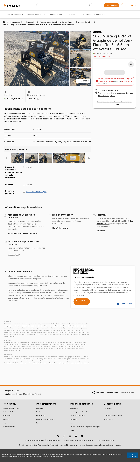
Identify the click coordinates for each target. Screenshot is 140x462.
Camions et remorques (77, 416)
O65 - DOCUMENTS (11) (36, 191)
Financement (86, 14)
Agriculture (73, 419)
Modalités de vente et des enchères (23, 233)
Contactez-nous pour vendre (113, 416)
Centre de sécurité (9, 427)
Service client (108, 408)
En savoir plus (126, 303)
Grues (72, 431)
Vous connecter (112, 5)
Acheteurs (39, 408)
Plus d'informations (60, 228)
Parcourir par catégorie (12, 14)
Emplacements (99, 14)
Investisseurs (7, 416)
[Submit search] (89, 5)
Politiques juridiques (53, 440)
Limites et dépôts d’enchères (45, 419)
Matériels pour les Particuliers (79, 412)
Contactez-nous (127, 392)
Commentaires (108, 419)
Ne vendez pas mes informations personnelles (79, 440)
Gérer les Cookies (15, 456)
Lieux (105, 412)
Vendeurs (39, 412)
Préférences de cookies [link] (106, 440)
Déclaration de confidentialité (34, 440)
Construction (74, 408)
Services (71, 14)
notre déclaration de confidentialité (40, 456)
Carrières (6, 419)
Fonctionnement (56, 14)
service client (103, 83)
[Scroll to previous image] (6, 158)
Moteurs (72, 423)
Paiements (101, 230)
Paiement (39, 423)
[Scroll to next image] (89, 158)
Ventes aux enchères (35, 14)
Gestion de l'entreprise (10, 412)
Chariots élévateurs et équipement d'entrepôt (85, 427)
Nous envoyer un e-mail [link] (81, 301)
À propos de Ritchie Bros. (11, 408)
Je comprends (132, 455)
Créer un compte (129, 5)
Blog (4, 423)
